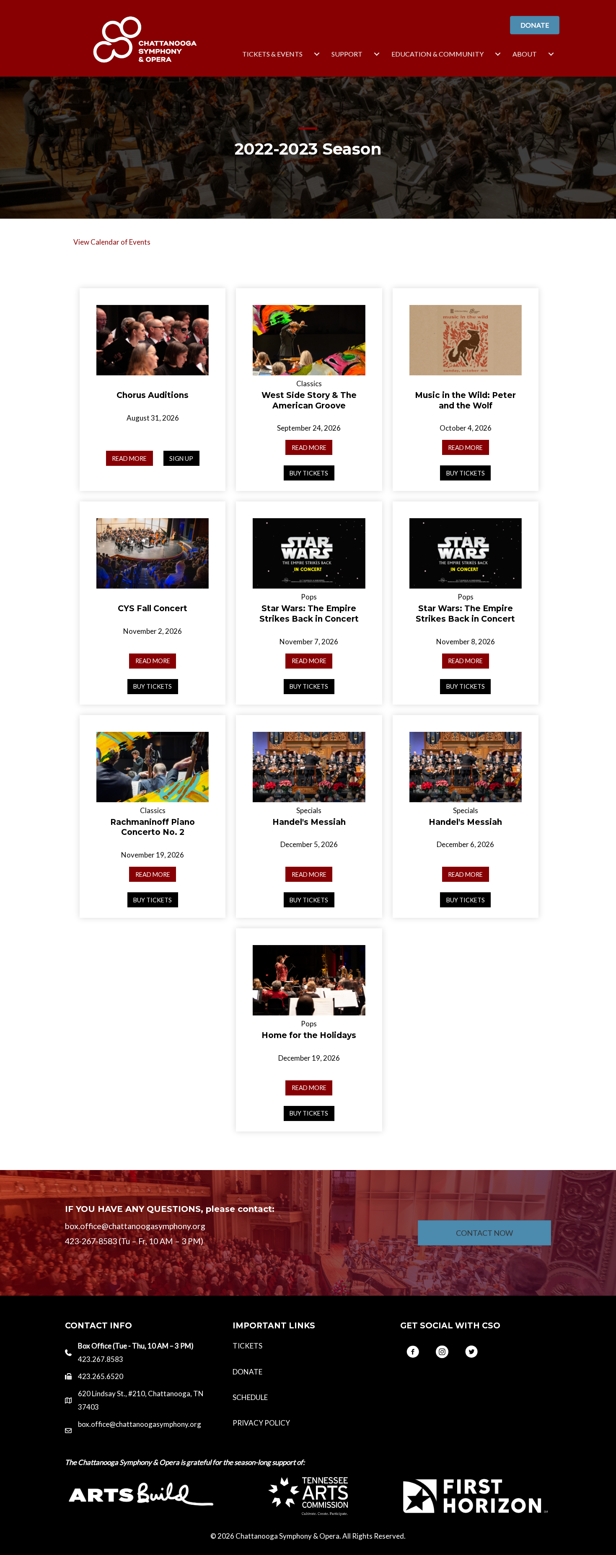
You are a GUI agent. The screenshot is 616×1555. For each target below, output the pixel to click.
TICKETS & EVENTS (272, 54)
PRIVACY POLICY (261, 1422)
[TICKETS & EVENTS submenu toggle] (316, 54)
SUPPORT (346, 54)
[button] (412, 1351)
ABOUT (524, 54)
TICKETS (247, 1345)
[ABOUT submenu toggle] (551, 54)
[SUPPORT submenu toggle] (376, 54)
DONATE (247, 1371)
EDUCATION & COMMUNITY (437, 54)
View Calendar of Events (111, 242)
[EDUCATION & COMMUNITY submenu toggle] (497, 54)
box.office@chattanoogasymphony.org (139, 1424)
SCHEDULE (250, 1397)
